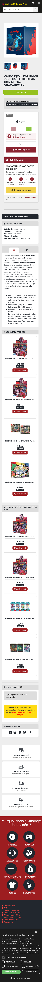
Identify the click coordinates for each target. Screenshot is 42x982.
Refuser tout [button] (31, 972)
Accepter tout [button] (11, 972)
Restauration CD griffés (12, 917)
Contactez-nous (9, 906)
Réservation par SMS (11, 915)
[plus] (29, 129)
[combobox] (36, 932)
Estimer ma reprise (22, 190)
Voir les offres (30, 197)
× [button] (39, 932)
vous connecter (18, 712)
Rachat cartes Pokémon (12, 913)
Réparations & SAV (10, 920)
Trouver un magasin (11, 910)
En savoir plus (20, 137)
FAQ (5, 908)
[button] (21, 978)
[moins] (13, 129)
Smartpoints (8, 922)
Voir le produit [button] (21, 370)
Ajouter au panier (22, 150)
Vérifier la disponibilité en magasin (23, 104)
